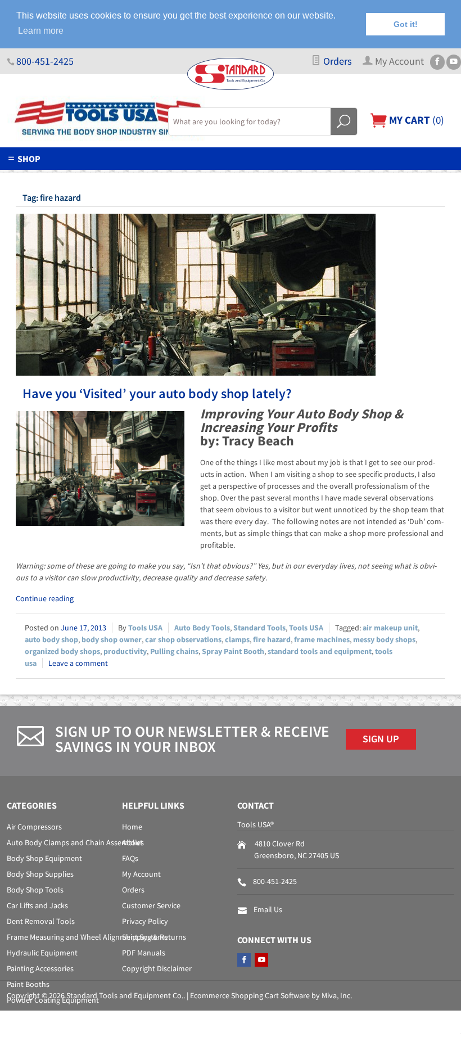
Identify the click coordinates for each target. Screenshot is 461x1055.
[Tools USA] (80, 119)
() (415, 120)
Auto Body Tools (202, 628)
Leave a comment (78, 663)
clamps (237, 639)
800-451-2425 (45, 61)
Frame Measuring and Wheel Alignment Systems (87, 937)
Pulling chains (174, 651)
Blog (382, 176)
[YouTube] (453, 62)
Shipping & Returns (154, 937)
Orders (336, 61)
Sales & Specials (237, 176)
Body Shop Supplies (40, 874)
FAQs (130, 858)
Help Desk (155, 176)
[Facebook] (437, 62)
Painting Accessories (40, 968)
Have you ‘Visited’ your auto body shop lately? (157, 393)
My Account (141, 874)
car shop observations (183, 639)
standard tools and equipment (320, 651)
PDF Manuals (143, 953)
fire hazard (272, 639)
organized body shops (62, 651)
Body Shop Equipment (44, 858)
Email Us (268, 909)
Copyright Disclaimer (157, 968)
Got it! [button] (406, 24)
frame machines (322, 639)
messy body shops (384, 639)
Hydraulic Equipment (42, 953)
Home (132, 827)
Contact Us (321, 176)
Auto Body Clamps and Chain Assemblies (75, 842)
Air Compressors (34, 827)
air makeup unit (390, 628)
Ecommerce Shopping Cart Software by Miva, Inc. (271, 995)
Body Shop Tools (35, 890)
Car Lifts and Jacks (37, 905)
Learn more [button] (41, 30)
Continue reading (45, 598)
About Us (87, 176)
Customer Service (151, 905)
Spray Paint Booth (233, 651)
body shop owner (112, 639)
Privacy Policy (145, 921)
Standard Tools (259, 628)
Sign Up (381, 739)
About (132, 842)
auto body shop (51, 639)
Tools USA (145, 628)
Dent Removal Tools (41, 921)
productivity (125, 651)
